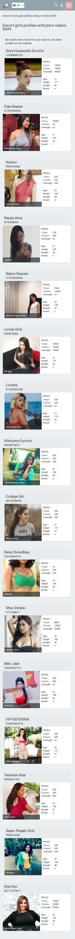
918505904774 (14, 723)
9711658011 (13, 612)
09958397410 (12, 779)
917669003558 (14, 389)
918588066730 (14, 55)
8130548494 (11, 222)
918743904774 (12, 556)
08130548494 (13, 500)
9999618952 (13, 835)
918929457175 (12, 668)
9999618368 (13, 166)
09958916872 (12, 445)
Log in (63, 4)
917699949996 (12, 110)
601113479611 (12, 890)
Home (6, 15)
